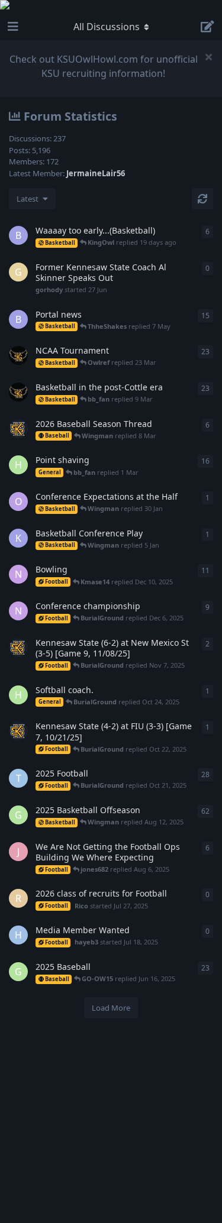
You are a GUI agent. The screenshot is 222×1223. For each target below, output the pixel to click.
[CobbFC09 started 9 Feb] (18, 428)
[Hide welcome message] (208, 56)
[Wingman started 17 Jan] (18, 392)
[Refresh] (202, 198)
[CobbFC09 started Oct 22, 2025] (18, 730)
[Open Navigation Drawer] (12, 26)
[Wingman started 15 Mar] (18, 355)
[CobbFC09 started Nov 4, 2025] (18, 647)
